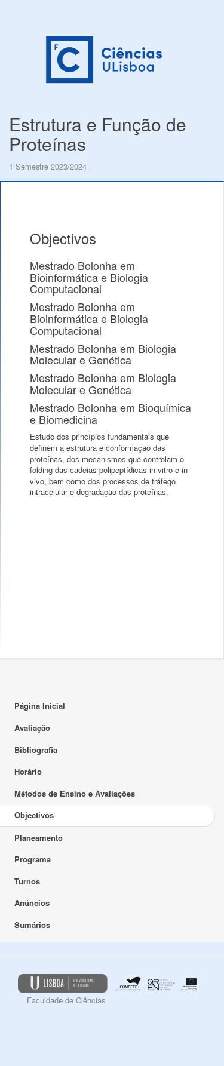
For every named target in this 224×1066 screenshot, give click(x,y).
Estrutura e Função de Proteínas (97, 133)
